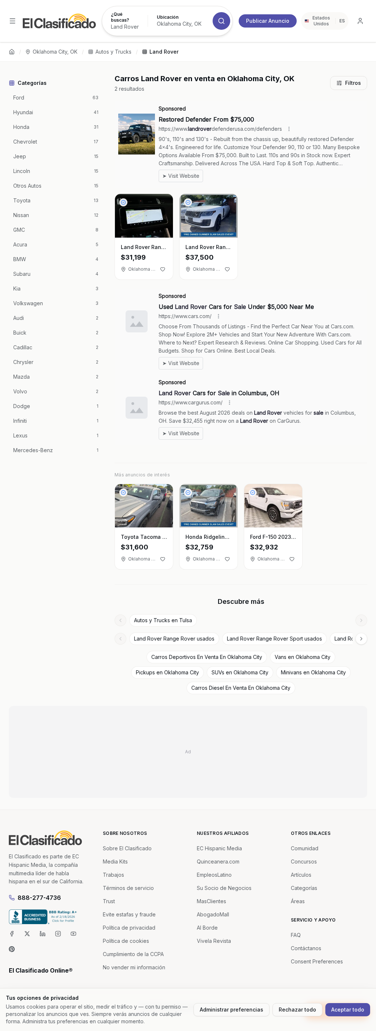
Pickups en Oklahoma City (167, 672)
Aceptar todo (347, 1009)
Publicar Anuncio (267, 21)
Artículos (301, 875)
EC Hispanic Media (219, 848)
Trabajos (113, 875)
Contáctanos (306, 948)
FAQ (296, 935)
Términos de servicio (128, 888)
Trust (109, 901)
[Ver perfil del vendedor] (123, 202)
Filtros (353, 83)
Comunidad (304, 848)
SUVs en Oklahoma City (240, 672)
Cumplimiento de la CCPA (133, 954)
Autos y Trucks (113, 51)
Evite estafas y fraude (129, 914)
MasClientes (211, 901)
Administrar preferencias (231, 1009)
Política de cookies (126, 941)
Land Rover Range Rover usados (174, 638)
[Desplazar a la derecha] (361, 620)
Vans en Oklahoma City (302, 657)
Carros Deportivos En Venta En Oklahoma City (206, 657)
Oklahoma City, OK (55, 51)
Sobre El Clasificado (127, 848)
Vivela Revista (214, 941)
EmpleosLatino (214, 875)
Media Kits (115, 861)
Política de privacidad (129, 927)
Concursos (304, 861)
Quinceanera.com (218, 861)
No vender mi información (134, 967)
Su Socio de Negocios (224, 888)
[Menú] (12, 21)
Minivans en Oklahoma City (313, 672)
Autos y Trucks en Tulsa (163, 620)
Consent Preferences (317, 961)
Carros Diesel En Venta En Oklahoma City (240, 688)
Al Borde (207, 927)
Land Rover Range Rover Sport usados (274, 638)
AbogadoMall (213, 914)
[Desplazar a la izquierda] (120, 620)
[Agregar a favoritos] (162, 269)
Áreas (298, 901)
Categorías (304, 888)
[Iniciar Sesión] (360, 21)
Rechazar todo (297, 1009)
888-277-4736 (39, 897)
